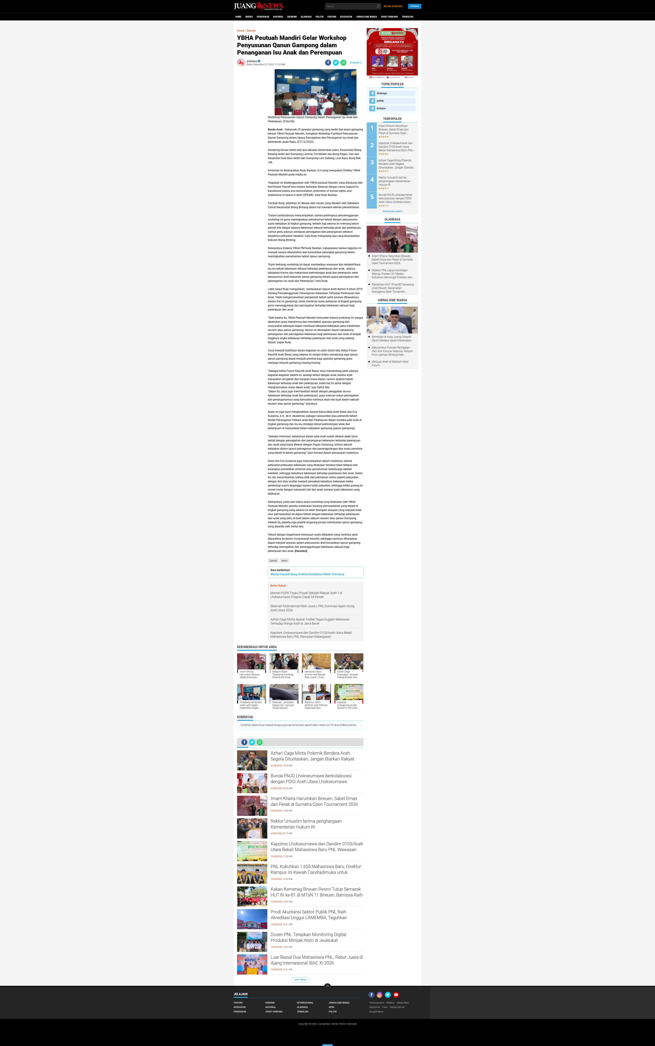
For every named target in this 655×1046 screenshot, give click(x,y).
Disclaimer (374, 1007)
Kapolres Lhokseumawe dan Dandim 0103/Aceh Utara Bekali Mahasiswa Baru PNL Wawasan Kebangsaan (317, 849)
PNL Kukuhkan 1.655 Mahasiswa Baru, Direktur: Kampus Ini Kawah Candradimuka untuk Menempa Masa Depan (316, 872)
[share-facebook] (328, 63)
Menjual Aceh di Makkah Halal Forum (390, 363)
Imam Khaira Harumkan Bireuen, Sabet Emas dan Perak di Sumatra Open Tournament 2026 (314, 801)
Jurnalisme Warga (366, 16)
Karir (385, 1007)
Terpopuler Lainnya (392, 211)
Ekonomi (292, 16)
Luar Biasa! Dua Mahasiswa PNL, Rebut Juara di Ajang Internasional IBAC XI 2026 (317, 960)
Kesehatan (346, 16)
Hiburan (270, 1002)
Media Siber (403, 1002)
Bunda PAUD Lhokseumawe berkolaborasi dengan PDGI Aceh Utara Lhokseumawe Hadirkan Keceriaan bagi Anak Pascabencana (314, 781)
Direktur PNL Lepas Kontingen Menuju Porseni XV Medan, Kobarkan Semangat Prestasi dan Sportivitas (392, 274)
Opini (331, 1007)
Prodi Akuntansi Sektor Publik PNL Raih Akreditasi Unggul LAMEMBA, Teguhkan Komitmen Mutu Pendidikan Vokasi (309, 917)
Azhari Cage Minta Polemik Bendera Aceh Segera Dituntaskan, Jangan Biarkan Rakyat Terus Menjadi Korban (312, 759)
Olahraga (306, 16)
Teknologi (407, 16)
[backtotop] (327, 986)
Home (238, 16)
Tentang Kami (376, 1002)
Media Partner (397, 1007)
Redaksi (390, 1002)
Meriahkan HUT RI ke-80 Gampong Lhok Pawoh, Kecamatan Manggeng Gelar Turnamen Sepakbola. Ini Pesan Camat (393, 288)
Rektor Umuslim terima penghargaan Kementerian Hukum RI (306, 824)
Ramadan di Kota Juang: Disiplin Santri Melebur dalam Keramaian (391, 338)
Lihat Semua (300, 980)
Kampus (381, 108)
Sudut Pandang (389, 16)
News (284, 560)
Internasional (305, 1002)
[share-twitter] (336, 63)
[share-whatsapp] (343, 63)
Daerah (273, 560)
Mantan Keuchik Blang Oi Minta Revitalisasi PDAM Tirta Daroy (308, 574)
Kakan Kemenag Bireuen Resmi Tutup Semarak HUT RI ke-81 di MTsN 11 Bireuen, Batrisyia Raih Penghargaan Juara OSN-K (317, 895)
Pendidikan (263, 16)
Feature (332, 16)
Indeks (249, 16)
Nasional (278, 16)
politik (320, 16)
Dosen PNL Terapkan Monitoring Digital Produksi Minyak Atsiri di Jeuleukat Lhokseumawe (308, 940)
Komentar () (356, 62)
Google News (376, 1011)
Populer (415, 6)
